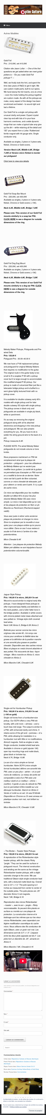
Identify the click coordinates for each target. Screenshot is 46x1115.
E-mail (6, 1022)
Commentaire (8, 991)
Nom (6, 1014)
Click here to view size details (16, 161)
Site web (6, 1030)
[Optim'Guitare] (23, 10)
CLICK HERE (10, 219)
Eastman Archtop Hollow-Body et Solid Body (25, 1069)
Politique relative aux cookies (18, 1107)
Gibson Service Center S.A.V (26, 1066)
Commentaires (21, 1072)
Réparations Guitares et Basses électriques (25, 1059)
